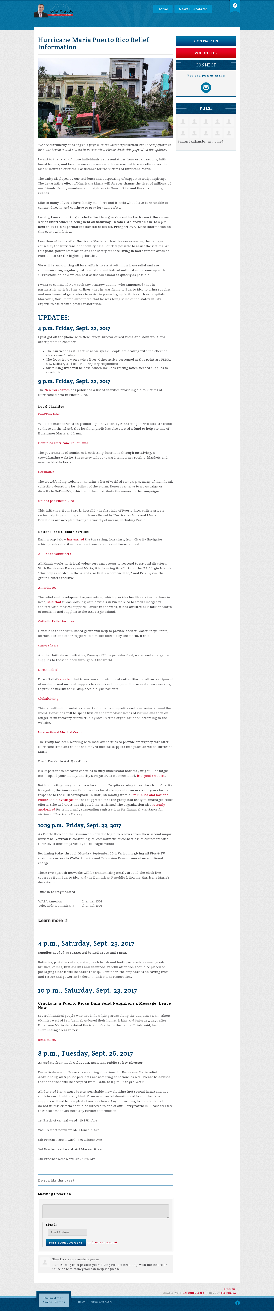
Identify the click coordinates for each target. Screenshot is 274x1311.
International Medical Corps (60, 732)
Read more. (47, 1040)
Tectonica (228, 1293)
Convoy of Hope (48, 645)
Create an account (104, 1242)
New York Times (57, 390)
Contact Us (206, 41)
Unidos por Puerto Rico (56, 501)
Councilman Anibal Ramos (53, 1300)
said (51, 602)
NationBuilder (193, 1293)
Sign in (229, 1289)
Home (162, 9)
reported (65, 679)
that (58, 602)
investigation (68, 800)
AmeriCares (47, 587)
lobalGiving (49, 698)
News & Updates (193, 9)
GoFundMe (46, 472)
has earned (75, 539)
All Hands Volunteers (54, 554)
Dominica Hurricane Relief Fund (63, 443)
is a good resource (151, 776)
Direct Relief (47, 670)
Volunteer (206, 53)
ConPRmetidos (49, 414)
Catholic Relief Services (56, 621)
